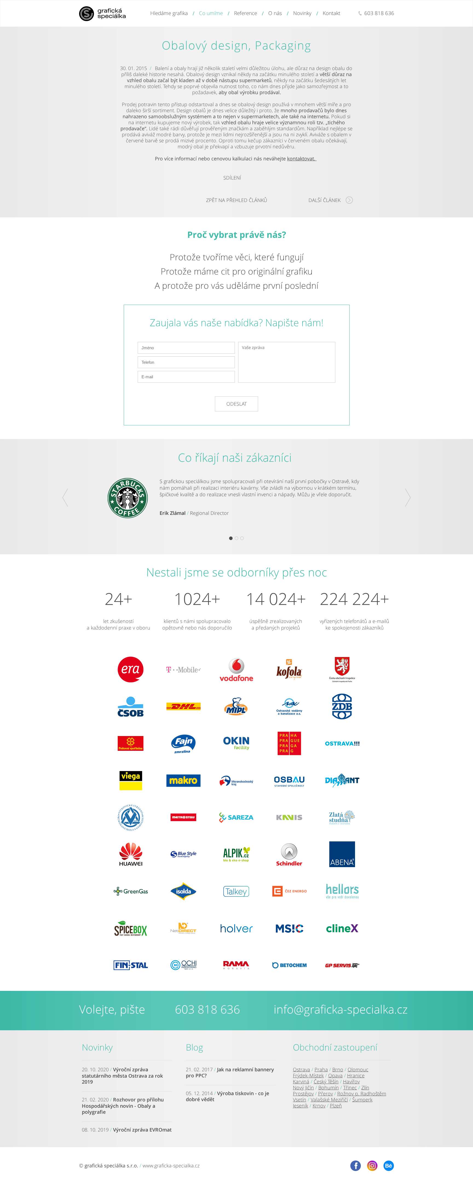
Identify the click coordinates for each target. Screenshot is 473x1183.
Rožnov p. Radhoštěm (361, 1093)
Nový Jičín (303, 1087)
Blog (194, 1047)
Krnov (319, 1105)
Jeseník (300, 1105)
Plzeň (336, 1105)
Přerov (325, 1093)
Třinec (350, 1087)
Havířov (351, 1081)
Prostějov (303, 1093)
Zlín (365, 1087)
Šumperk (362, 1099)
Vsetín (299, 1099)
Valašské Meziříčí (329, 1099)
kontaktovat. (302, 158)
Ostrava (301, 1069)
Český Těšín (326, 1081)
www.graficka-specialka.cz (171, 1165)
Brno (337, 1069)
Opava (335, 1075)
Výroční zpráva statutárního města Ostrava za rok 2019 (122, 1075)
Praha (321, 1069)
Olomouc (358, 1069)
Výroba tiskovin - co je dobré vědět (227, 1096)
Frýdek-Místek (308, 1075)
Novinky (97, 1047)
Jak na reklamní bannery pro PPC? (230, 1072)
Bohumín (328, 1087)
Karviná (301, 1081)
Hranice (356, 1075)
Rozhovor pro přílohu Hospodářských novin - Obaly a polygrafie (123, 1105)
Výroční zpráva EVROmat (142, 1129)
